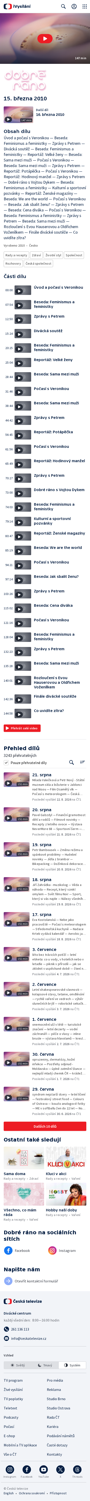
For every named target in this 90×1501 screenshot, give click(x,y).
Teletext (10, 1408)
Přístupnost (58, 1493)
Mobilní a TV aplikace (20, 1445)
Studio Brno (56, 1398)
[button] (45, 38)
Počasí (9, 1426)
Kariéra (52, 1426)
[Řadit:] (82, 762)
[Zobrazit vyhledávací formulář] (63, 6)
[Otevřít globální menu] (84, 6)
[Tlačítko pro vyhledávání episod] (71, 762)
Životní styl (53, 255)
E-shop (9, 1435)
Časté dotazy (57, 1445)
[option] (17, 1365)
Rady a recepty (16, 255)
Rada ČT (53, 1417)
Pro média (55, 1380)
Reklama (54, 1389)
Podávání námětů (61, 1435)
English (9, 1493)
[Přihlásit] (74, 6)
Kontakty (54, 1454)
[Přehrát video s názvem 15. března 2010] (45, 38)
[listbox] (45, 1365)
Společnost (74, 255)
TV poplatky (13, 1398)
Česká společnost (38, 263)
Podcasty (11, 1417)
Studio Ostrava (58, 1408)
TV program (13, 1380)
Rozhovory (13, 263)
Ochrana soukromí (32, 1493)
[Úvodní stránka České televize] (23, 1301)
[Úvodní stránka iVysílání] (17, 6)
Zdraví (36, 255)
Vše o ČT (10, 1454)
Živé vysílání (13, 1389)
